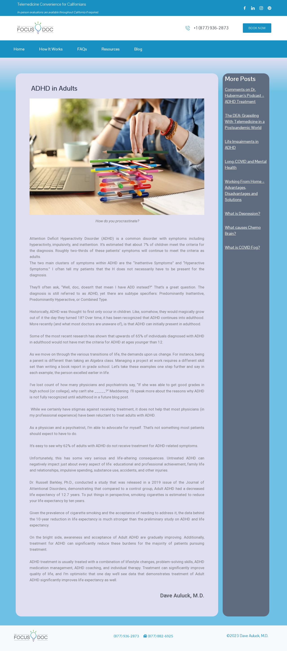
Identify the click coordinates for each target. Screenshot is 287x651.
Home (19, 49)
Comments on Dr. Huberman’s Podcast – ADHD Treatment (244, 95)
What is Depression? (242, 213)
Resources (111, 49)
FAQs (82, 49)
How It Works (51, 49)
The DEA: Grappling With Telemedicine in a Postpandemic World (245, 121)
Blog (138, 49)
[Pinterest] (269, 8)
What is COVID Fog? (242, 247)
